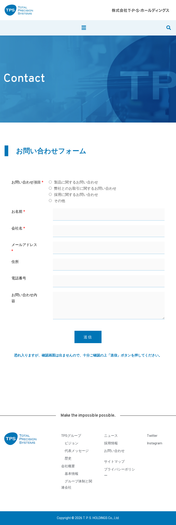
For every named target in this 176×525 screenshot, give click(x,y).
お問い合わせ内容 (24, 298)
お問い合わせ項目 (27, 182)
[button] (84, 27)
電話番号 (18, 278)
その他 (59, 201)
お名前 (18, 211)
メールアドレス (24, 248)
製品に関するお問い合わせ (76, 182)
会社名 (18, 228)
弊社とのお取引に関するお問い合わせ (85, 188)
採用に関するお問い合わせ (76, 194)
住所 (15, 262)
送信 (88, 337)
